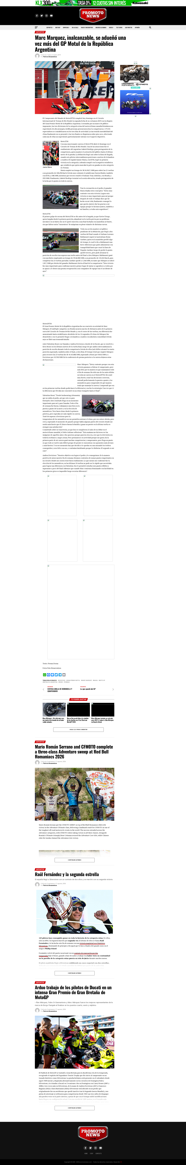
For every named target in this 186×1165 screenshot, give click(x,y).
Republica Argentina (50, 682)
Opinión (137, 27)
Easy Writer (128, 27)
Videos (111, 27)
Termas (67, 682)
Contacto (99, 1153)
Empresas (66, 27)
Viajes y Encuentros (87, 27)
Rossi (61, 682)
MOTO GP (102, 680)
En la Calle (75, 27)
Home (86, 1153)
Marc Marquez (87, 680)
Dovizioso (62, 680)
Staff (91, 1153)
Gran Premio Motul (73, 680)
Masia (96, 680)
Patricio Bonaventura (50, 56)
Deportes (49, 27)
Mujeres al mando (101, 27)
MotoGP (57, 27)
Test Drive (119, 27)
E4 (121, 1162)
